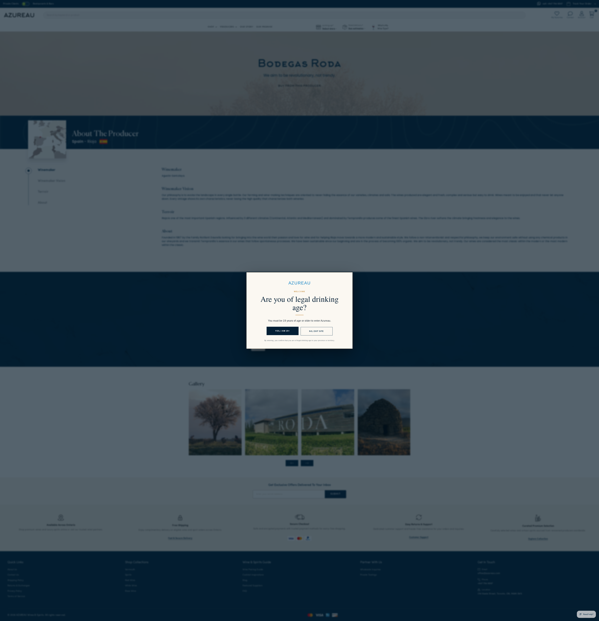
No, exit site (316, 331)
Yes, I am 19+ (282, 331)
